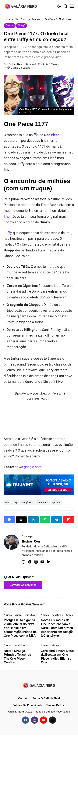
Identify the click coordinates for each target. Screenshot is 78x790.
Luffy (8, 233)
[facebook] (25, 720)
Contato (23, 698)
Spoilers (56, 502)
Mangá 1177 (27, 502)
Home (7, 19)
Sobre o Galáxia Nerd (46, 698)
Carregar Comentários (22, 584)
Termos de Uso (56, 705)
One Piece (51, 135)
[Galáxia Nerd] (21, 6)
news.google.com (28, 467)
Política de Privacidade (27, 705)
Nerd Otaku (21, 19)
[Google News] (52, 720)
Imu (7, 216)
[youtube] (43, 720)
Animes (36, 19)
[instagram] (34, 720)
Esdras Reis (15, 64)
